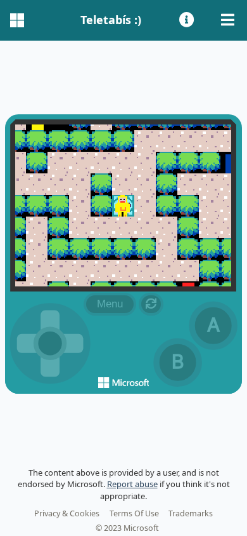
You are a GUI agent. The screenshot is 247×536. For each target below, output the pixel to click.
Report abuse (132, 484)
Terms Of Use (134, 513)
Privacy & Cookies (66, 513)
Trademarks (190, 513)
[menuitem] (187, 20)
